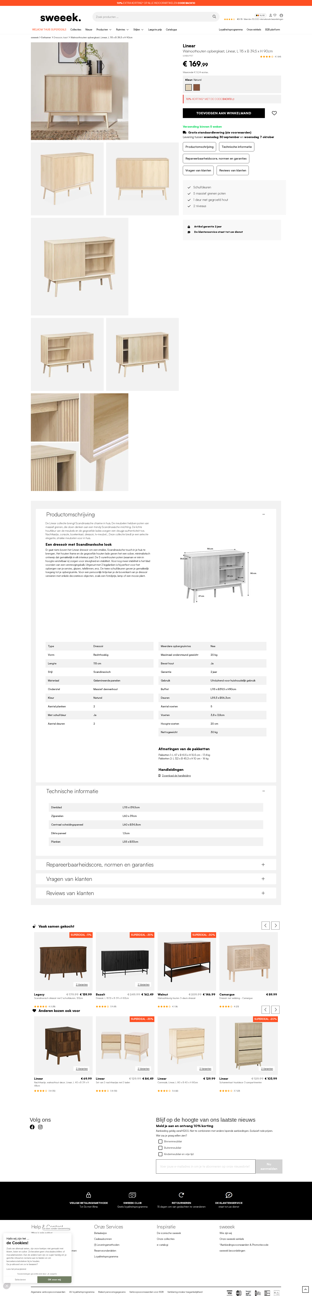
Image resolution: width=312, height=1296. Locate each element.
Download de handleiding (176, 775)
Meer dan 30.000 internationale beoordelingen (263, 19)
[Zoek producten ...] (214, 16)
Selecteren (20, 1279)
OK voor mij (54, 1279)
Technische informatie (237, 146)
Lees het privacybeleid (16, 1269)
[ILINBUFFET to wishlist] (273, 113)
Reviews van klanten (232, 170)
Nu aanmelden (268, 1166)
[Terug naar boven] (305, 1289)
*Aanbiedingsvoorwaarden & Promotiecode (244, 1244)
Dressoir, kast (61, 37)
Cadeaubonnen (103, 1238)
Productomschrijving (199, 146)
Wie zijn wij (226, 1233)
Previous (266, 926)
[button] (7, 1285)
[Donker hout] (196, 87)
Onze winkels (254, 29)
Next (275, 926)
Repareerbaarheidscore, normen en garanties (216, 158)
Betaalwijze (100, 1233)
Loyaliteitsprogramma (231, 29)
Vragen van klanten (198, 170)
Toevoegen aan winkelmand (223, 113)
